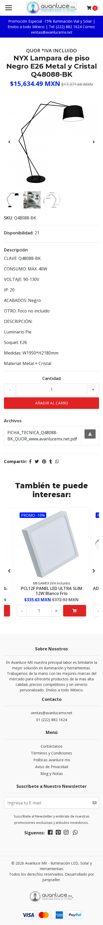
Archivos (13, 421)
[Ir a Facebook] (50, 833)
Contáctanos (52, 746)
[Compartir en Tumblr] (50, 461)
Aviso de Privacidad (51, 766)
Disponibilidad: (19, 233)
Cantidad (51, 378)
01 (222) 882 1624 (51, 719)
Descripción (16, 250)
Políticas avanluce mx (51, 759)
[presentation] (9, 142)
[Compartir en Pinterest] (44, 461)
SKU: (8, 218)
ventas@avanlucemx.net (51, 712)
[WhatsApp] (75, 833)
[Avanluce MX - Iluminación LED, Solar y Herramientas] (51, 8)
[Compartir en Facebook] (30, 461)
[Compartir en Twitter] (37, 461)
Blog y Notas (51, 773)
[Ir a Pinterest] (58, 833)
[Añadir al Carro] (74, 610)
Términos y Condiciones (51, 753)
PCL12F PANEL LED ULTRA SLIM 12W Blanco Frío (51, 590)
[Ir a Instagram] (66, 833)
